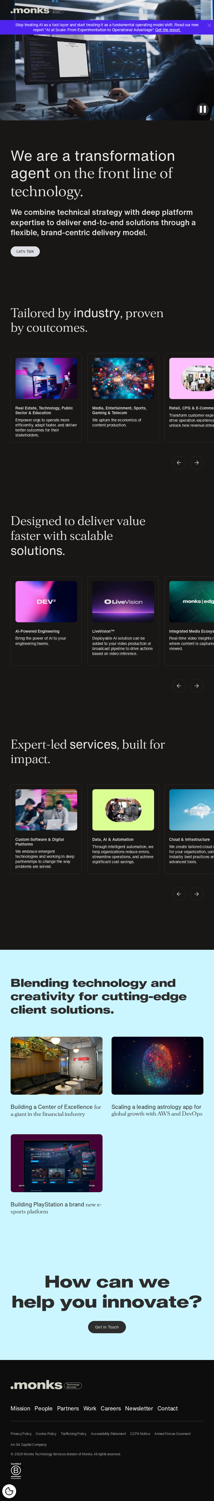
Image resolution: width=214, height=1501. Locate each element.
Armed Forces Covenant (172, 1433)
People (43, 1408)
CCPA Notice (140, 1433)
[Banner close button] (209, 25)
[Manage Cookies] (9, 1491)
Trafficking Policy (73, 1433)
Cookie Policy (46, 1433)
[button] (197, 10)
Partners (68, 1408)
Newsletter (139, 1408)
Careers (111, 1408)
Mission (20, 1408)
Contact (167, 1408)
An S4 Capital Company (28, 1444)
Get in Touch (107, 1327)
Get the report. (168, 30)
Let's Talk (25, 251)
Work (89, 1408)
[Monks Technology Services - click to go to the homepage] (37, 10)
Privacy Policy (21, 1433)
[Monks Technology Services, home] (107, 1384)
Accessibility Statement (108, 1433)
